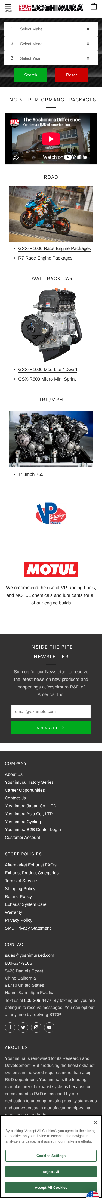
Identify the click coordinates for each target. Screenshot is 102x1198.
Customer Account (22, 837)
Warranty (13, 912)
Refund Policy (18, 896)
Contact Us (15, 798)
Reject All (51, 1172)
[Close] (95, 1123)
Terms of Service (21, 880)
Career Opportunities (25, 790)
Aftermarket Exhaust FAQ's (31, 865)
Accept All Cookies (51, 1187)
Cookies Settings (51, 1156)
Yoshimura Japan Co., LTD (30, 806)
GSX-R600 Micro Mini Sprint (47, 379)
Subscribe (48, 728)
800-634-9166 (18, 963)
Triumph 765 (30, 474)
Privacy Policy (18, 920)
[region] (51, 1156)
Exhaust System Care (26, 904)
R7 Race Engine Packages (45, 258)
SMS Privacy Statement (28, 928)
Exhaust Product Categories (32, 872)
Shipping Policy (20, 888)
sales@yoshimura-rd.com (29, 955)
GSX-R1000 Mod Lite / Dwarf (47, 369)
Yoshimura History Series (29, 782)
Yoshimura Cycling (23, 821)
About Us (14, 774)
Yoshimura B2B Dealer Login (33, 829)
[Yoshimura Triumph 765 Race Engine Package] (51, 439)
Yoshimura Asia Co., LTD (29, 813)
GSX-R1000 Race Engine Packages (54, 248)
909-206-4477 (37, 1000)
